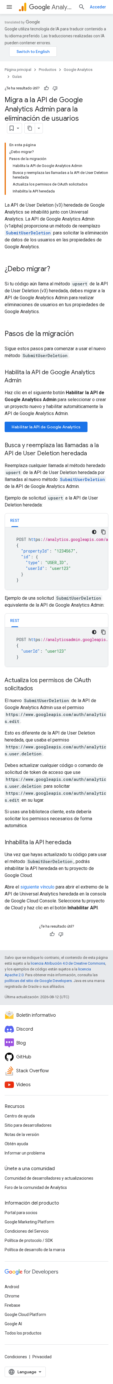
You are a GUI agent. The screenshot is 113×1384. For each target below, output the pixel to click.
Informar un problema (25, 1153)
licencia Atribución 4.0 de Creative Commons (68, 963)
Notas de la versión (22, 1134)
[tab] (15, 520)
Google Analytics (78, 69)
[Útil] (46, 88)
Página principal (18, 69)
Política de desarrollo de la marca (35, 1249)
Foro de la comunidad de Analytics (36, 1187)
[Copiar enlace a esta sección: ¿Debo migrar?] (56, 269)
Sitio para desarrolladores (28, 1125)
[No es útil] (55, 88)
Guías (17, 76)
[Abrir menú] (9, 7)
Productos (47, 69)
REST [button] (14, 520)
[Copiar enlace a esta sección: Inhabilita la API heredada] (77, 842)
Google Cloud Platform (25, 1314)
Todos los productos (23, 1333)
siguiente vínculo (37, 887)
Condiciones (16, 1356)
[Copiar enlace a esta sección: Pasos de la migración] (79, 334)
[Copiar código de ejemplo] (103, 532)
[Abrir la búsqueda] (81, 6)
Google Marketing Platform (29, 1222)
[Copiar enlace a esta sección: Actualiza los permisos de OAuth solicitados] (39, 688)
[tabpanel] (56, 558)
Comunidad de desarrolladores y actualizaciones (49, 1178)
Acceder (98, 7)
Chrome (12, 1296)
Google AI (13, 1323)
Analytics (63, 7)
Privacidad (42, 1356)
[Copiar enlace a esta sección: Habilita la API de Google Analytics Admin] (27, 380)
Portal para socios (21, 1212)
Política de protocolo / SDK (29, 1240)
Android (12, 1286)
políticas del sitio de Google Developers (38, 981)
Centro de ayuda (20, 1116)
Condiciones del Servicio (27, 1231)
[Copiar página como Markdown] (30, 128)
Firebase (12, 1305)
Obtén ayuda (16, 1143)
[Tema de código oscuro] (94, 532)
